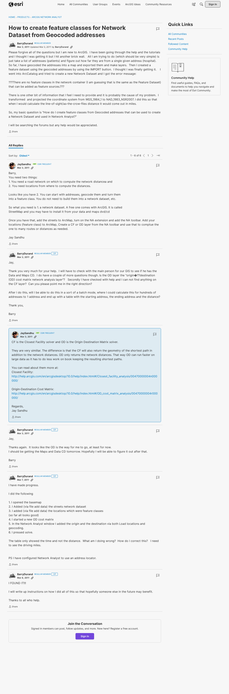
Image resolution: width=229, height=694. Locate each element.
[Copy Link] (71, 47)
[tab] (15, 145)
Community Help (177, 48)
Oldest (23, 155)
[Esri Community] (16, 4)
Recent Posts (176, 38)
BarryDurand (25, 43)
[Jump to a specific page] (158, 155)
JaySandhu (24, 164)
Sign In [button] (85, 636)
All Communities (177, 33)
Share (13, 132)
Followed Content (178, 43)
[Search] (201, 4)
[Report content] (158, 29)
